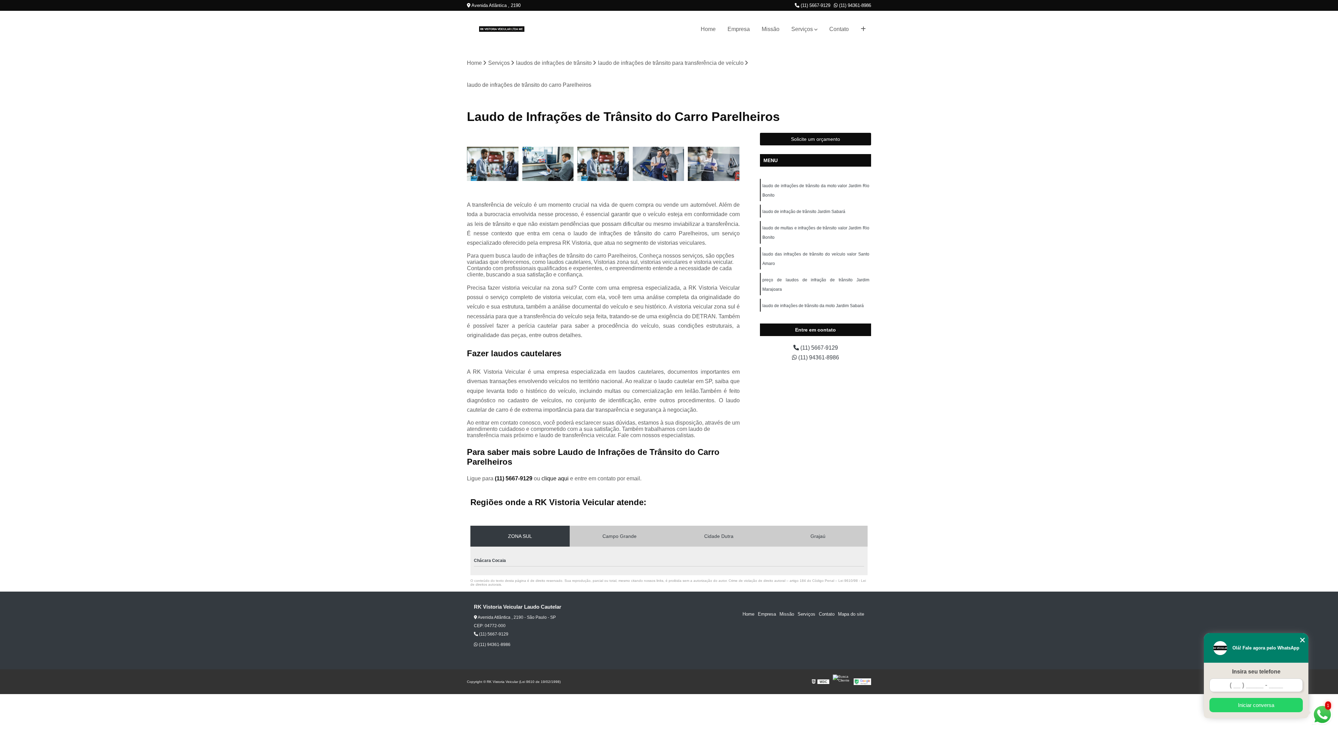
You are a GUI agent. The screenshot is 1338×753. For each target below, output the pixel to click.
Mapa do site (851, 614)
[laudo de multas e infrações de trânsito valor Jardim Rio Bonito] (548, 164)
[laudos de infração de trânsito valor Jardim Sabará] (603, 164)
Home (708, 29)
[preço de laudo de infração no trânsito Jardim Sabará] (493, 164)
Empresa (739, 29)
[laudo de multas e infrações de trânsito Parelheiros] (659, 164)
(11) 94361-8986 (854, 5)
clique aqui (555, 478)
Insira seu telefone (1256, 672)
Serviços (802, 29)
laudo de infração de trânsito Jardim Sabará (803, 211)
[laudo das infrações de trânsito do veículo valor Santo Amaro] (714, 164)
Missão (770, 29)
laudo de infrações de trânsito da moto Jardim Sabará (813, 305)
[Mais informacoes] (863, 29)
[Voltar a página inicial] (502, 29)
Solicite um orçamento (815, 139)
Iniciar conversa (1256, 705)
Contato (839, 29)
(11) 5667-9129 (814, 5)
